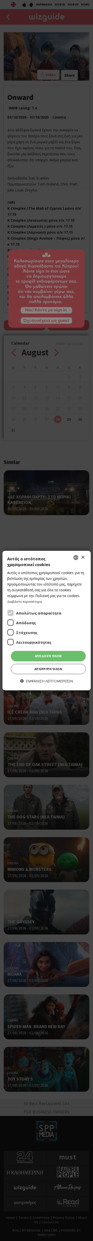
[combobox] (75, 557)
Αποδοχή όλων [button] (48, 656)
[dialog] (46, 620)
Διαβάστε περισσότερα (24, 601)
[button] (46, 681)
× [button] (83, 557)
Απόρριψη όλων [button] (48, 669)
